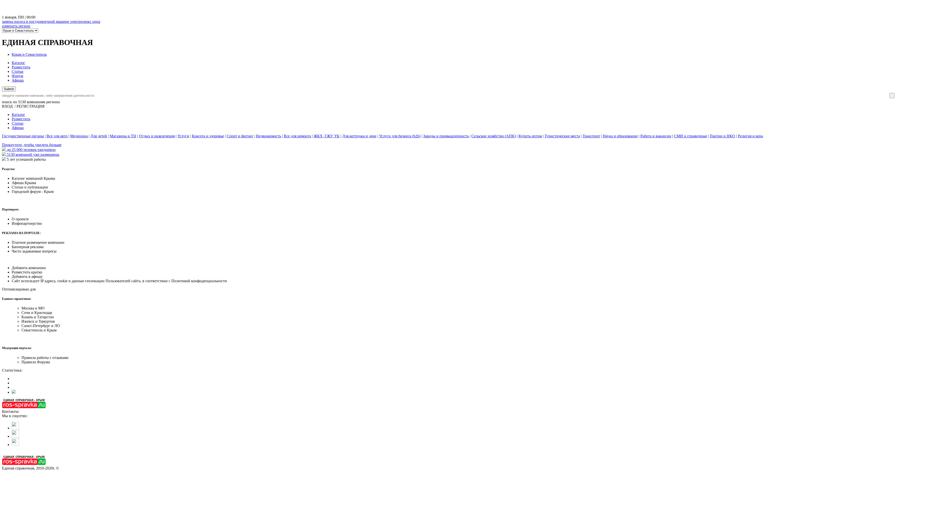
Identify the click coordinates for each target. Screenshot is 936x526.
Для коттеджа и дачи (359, 136)
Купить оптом (530, 136)
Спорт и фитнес (240, 136)
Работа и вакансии (655, 136)
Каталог (18, 63)
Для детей (98, 136)
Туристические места (562, 136)
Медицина (79, 136)
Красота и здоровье (208, 136)
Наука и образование (620, 136)
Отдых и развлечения (157, 136)
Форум (17, 76)
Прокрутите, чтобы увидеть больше (31, 145)
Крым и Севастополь (29, 54)
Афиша (18, 80)
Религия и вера (750, 136)
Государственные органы (23, 136)
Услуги (183, 136)
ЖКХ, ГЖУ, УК (327, 136)
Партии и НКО (722, 136)
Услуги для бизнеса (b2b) (399, 136)
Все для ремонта (297, 136)
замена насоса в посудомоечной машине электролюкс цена (51, 21)
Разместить (21, 67)
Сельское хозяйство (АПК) (493, 136)
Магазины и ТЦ (123, 136)
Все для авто (57, 136)
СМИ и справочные (690, 136)
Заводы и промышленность (446, 136)
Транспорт (591, 136)
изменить (16, 26)
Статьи (17, 71)
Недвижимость (268, 136)
